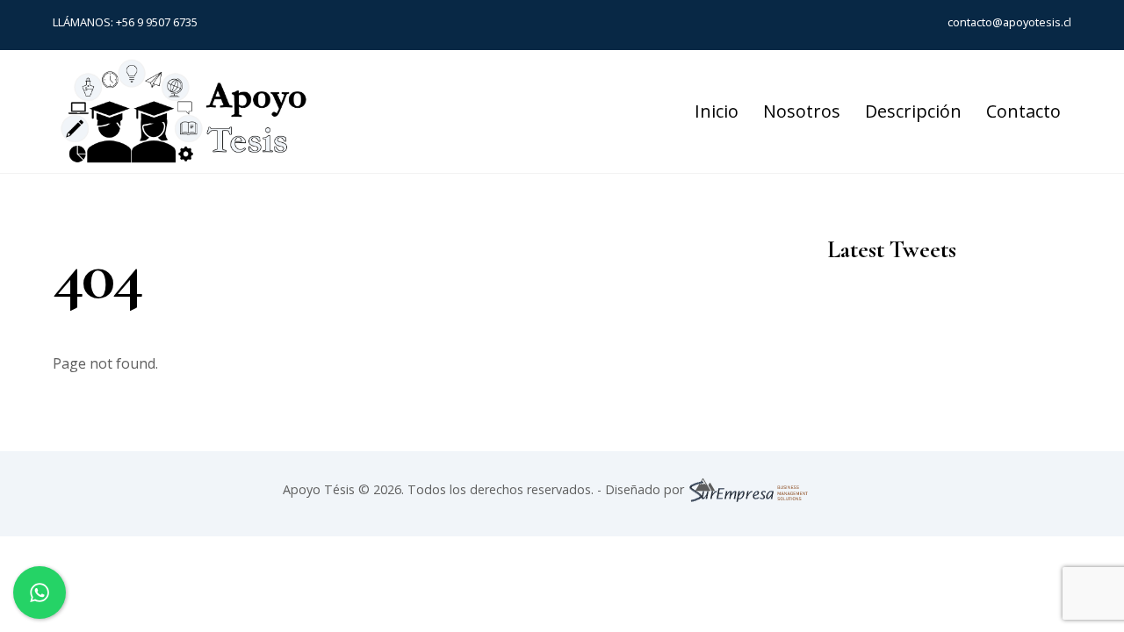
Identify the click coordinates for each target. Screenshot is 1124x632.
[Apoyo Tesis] (184, 157)
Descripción (913, 111)
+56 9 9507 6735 (157, 22)
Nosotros (801, 111)
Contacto (1023, 111)
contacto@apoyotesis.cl (1009, 22)
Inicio (717, 111)
